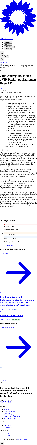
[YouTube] (10, 403)
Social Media (9, 46)
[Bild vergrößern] (1, 89)
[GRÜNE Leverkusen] (18, 37)
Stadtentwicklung (9, 411)
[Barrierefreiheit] (2, 53)
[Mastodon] (6, 403)
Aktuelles (7, 42)
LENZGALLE (22, 439)
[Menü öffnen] (1, 64)
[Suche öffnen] (2, 59)
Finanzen (7, 413)
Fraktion (6, 409)
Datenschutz (8, 427)
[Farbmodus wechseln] (4, 56)
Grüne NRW (8, 434)
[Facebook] (8, 403)
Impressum (7, 425)
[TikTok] (3, 403)
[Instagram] (1, 403)
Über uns (7, 44)
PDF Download (9, 245)
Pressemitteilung (9, 415)
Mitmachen (3, 62)
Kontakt (7, 48)
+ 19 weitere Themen (10, 418)
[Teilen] (2, 443)
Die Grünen (7, 436)
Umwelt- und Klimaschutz (12, 417)
